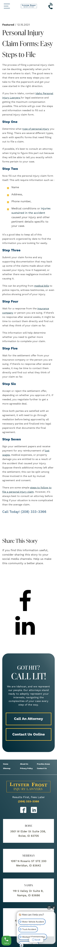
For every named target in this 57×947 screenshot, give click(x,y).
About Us (24, 764)
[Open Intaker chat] (21, 945)
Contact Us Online (28, 734)
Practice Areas (43, 764)
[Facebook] (25, 612)
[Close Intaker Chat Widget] (54, 907)
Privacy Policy (26, 768)
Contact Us (42, 768)
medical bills (41, 285)
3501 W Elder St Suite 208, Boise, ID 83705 (28, 834)
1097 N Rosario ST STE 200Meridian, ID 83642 (28, 863)
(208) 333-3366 (28, 801)
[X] (25, 587)
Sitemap (6, 768)
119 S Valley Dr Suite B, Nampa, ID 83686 (28, 893)
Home (5, 764)
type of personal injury (35, 128)
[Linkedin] (25, 636)
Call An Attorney (28, 719)
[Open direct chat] (49, 907)
